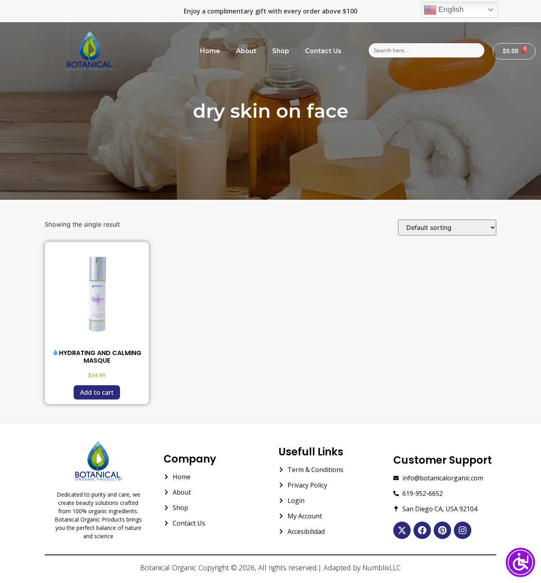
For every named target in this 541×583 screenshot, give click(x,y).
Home (210, 51)
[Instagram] (462, 530)
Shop (280, 51)
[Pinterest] (442, 530)
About (246, 51)
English (450, 9)
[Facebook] (422, 530)
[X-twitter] (402, 530)
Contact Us (323, 51)
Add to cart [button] (97, 392)
